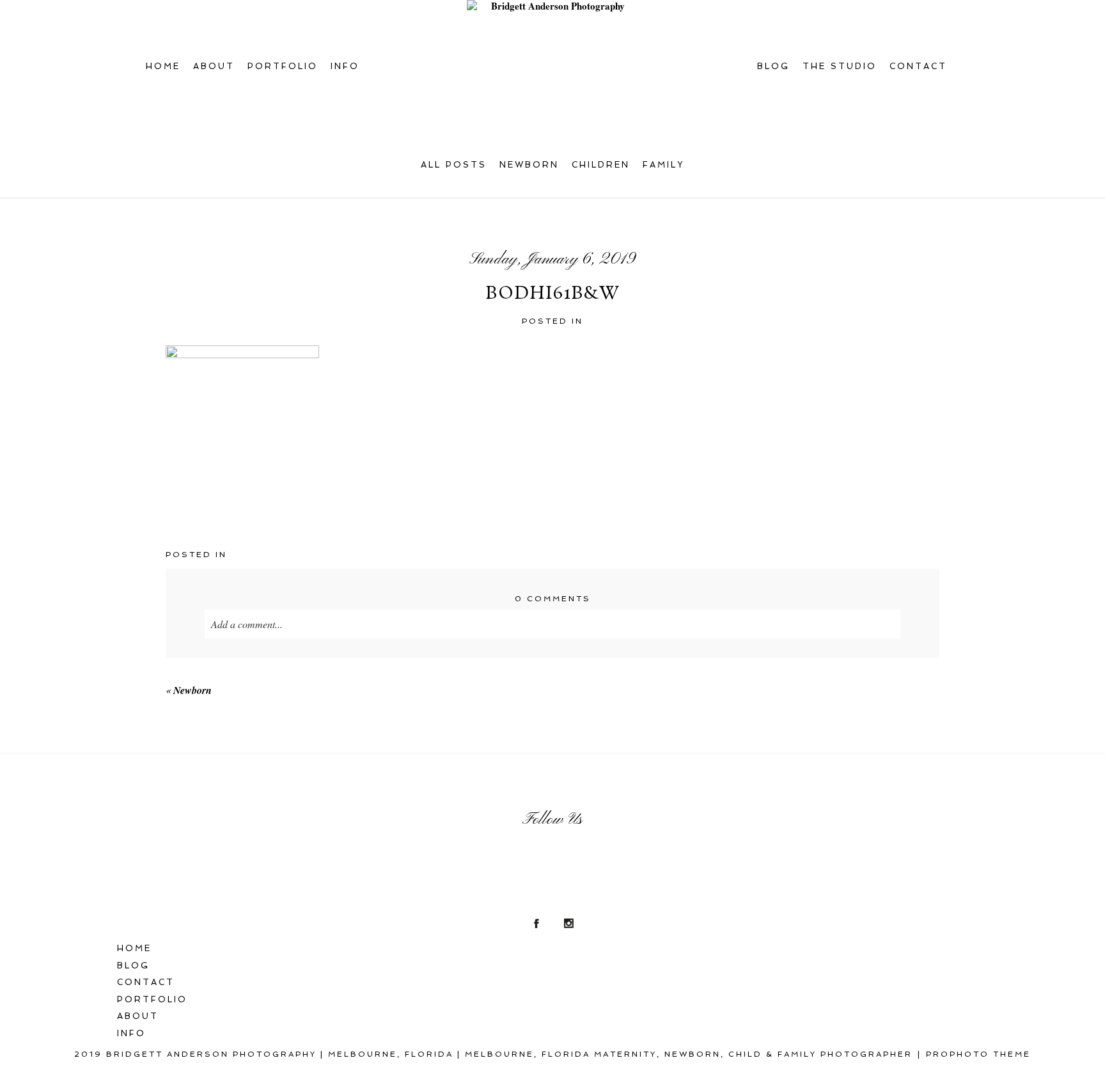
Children (601, 165)
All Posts (454, 165)
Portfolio (282, 66)
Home (163, 66)
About (214, 66)
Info (345, 66)
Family (663, 165)
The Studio (840, 66)
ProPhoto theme (978, 1054)
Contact (918, 66)
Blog (773, 66)
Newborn (529, 165)
